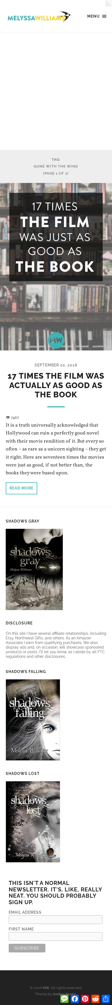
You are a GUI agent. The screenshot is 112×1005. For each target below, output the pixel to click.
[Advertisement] (56, 91)
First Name (21, 929)
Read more (21, 488)
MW (46, 988)
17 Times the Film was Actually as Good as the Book (56, 385)
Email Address (25, 912)
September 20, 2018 (56, 365)
